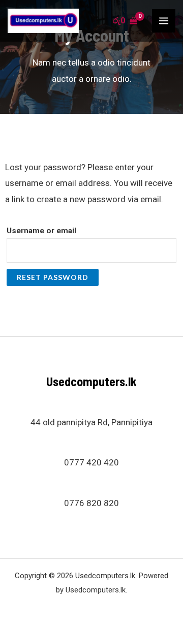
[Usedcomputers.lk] (43, 21)
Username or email (41, 230)
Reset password (52, 277)
